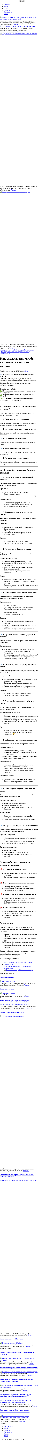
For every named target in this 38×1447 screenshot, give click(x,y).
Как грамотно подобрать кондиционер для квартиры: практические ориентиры (15, 1395)
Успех (6, 8)
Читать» (16, 24)
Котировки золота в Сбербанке (11, 1339)
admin (26, 371)
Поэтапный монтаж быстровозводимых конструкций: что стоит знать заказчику (14, 1411)
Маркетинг (8, 10)
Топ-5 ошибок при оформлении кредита (14, 1000)
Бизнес (6, 6)
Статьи (6, 1434)
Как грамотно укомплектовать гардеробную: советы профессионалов (16, 1380)
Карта (6, 14)
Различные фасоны (7, 989)
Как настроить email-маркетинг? (12, 1012)
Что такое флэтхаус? (26, 970)
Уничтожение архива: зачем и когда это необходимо (19, 1368)
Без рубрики (8, 1426)
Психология (8, 12)
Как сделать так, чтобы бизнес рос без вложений (17, 350)
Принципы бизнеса (7, 977)
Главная (7, 4)
